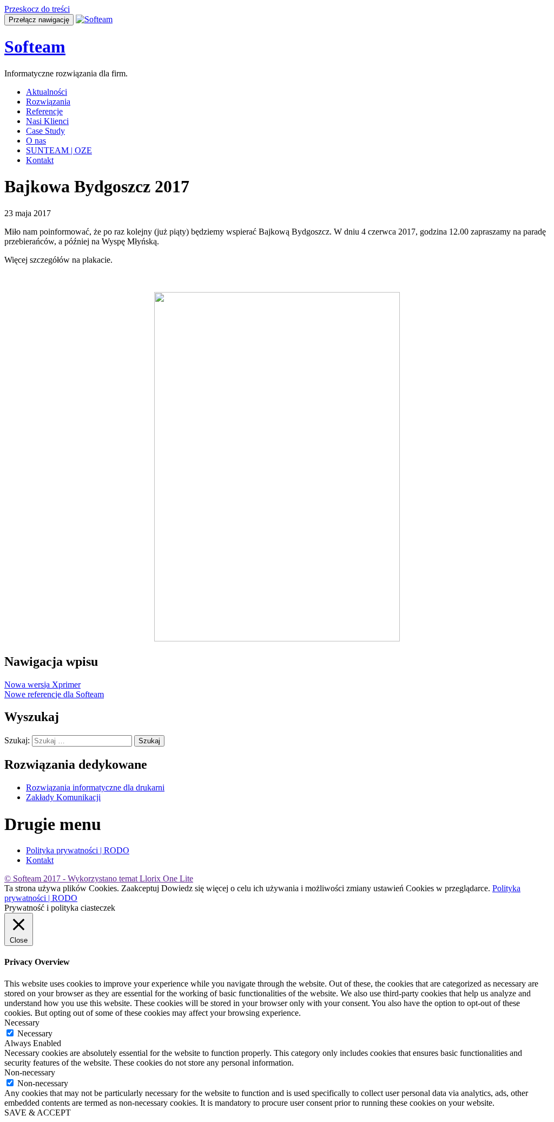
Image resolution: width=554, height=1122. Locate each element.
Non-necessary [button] (29, 1072)
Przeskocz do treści (37, 9)
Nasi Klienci (47, 121)
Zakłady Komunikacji (63, 797)
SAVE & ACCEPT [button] (37, 1112)
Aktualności (46, 91)
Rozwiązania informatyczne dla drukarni (95, 787)
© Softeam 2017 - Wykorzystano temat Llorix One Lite (98, 878)
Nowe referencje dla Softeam (54, 694)
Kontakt (40, 160)
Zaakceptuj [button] (140, 888)
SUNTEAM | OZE (59, 150)
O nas (36, 140)
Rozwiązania (48, 101)
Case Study (45, 130)
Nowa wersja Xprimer (42, 684)
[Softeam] (94, 19)
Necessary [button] (21, 1022)
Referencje (44, 111)
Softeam (34, 46)
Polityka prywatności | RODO (77, 850)
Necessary (34, 1033)
